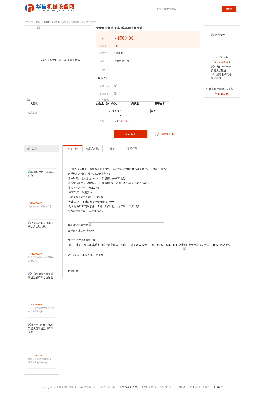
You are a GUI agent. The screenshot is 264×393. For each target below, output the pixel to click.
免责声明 (195, 387)
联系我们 (219, 387)
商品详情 (73, 148)
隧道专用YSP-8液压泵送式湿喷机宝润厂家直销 (41, 360)
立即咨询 (130, 134)
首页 (38, 21)
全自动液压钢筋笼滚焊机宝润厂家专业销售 (41, 310)
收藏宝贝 (32, 112)
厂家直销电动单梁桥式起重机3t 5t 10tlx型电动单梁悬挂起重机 (222, 88)
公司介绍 (207, 387)
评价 (112, 148)
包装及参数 (92, 148)
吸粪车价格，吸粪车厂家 (40, 206)
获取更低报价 (169, 134)
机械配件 (56, 21)
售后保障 (132, 148)
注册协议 (183, 387)
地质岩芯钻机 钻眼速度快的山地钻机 (41, 259)
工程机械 (46, 21)
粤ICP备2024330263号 (125, 387)
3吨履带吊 (222, 56)
